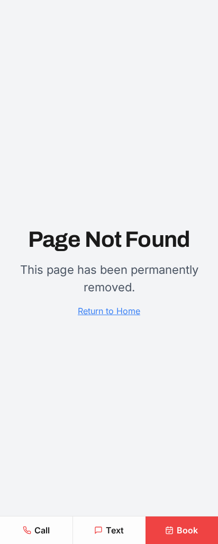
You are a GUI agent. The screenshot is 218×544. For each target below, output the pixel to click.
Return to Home (109, 311)
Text (115, 530)
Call (42, 530)
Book (187, 530)
